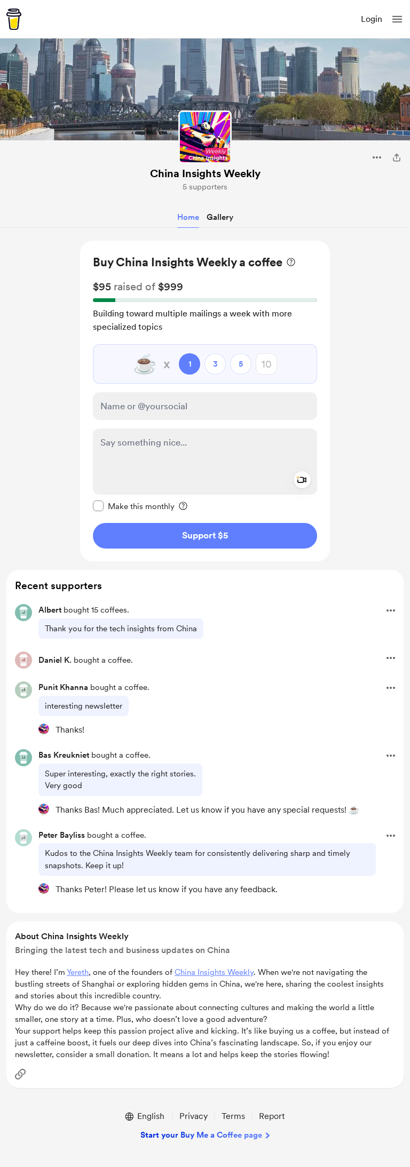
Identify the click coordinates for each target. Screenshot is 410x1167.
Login (371, 19)
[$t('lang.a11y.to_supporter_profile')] (43, 729)
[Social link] (20, 1074)
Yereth (78, 972)
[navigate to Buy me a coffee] (13, 19)
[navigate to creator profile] (205, 137)
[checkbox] (134, 506)
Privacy (193, 1116)
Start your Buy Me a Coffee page (201, 1135)
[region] (205, 401)
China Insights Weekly (205, 173)
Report (272, 1116)
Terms (233, 1116)
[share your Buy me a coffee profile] (396, 157)
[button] (397, 19)
